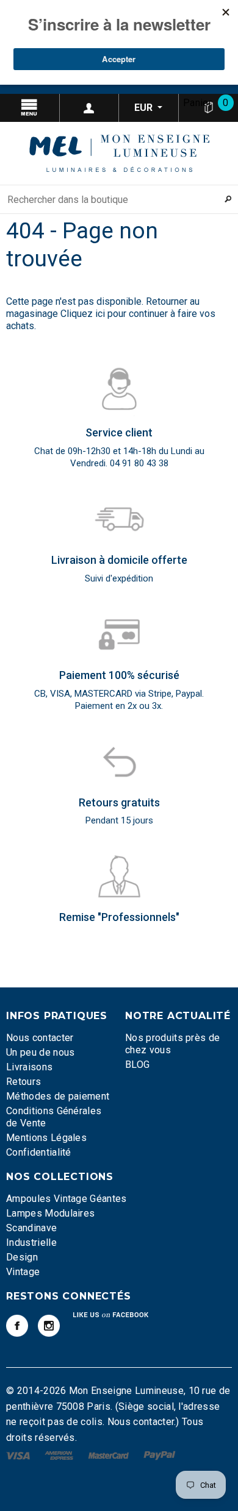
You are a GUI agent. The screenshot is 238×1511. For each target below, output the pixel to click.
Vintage (23, 1272)
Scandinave (31, 1228)
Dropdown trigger (90, 108)
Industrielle (31, 1242)
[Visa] (19, 1455)
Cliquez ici (83, 313)
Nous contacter (39, 1037)
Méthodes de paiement (57, 1096)
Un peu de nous (40, 1052)
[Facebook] (17, 1326)
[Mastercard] (109, 1455)
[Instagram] (49, 1326)
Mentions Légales (46, 1137)
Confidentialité (38, 1152)
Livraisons (29, 1067)
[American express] (60, 1455)
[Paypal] (159, 1455)
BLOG (137, 1064)
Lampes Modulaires (50, 1213)
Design (22, 1257)
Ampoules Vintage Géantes (66, 1198)
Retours (23, 1081)
